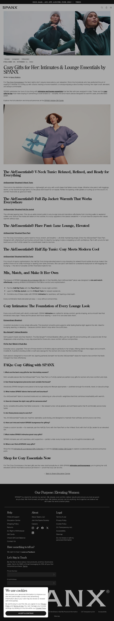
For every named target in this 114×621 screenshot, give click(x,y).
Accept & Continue (25, 613)
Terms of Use (18, 606)
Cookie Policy (41, 608)
